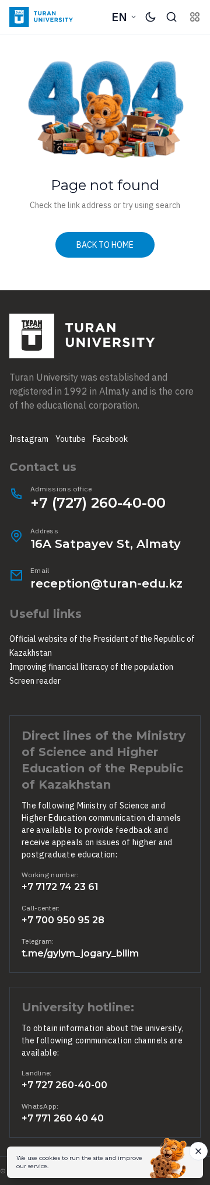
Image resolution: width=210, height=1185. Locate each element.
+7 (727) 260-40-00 (98, 502)
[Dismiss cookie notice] (198, 1151)
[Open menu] (194, 16)
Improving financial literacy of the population (91, 667)
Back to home (105, 245)
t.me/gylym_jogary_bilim (80, 953)
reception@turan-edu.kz (106, 583)
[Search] (171, 16)
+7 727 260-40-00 (64, 1085)
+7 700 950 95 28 (63, 920)
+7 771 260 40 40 (63, 1118)
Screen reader (35, 681)
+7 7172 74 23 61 (60, 886)
